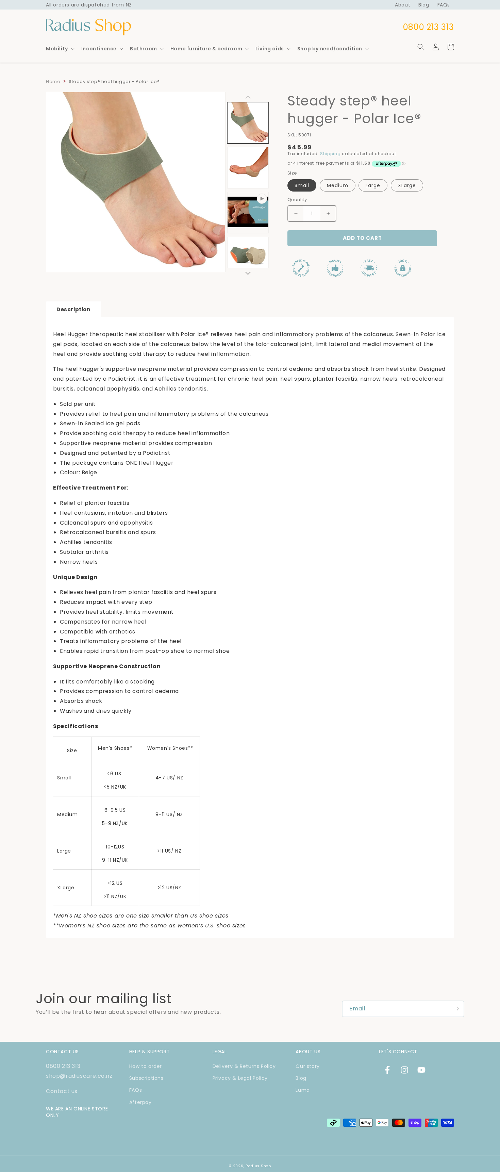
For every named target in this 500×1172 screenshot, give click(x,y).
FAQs (443, 5)
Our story (307, 1066)
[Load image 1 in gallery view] (248, 123)
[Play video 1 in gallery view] (248, 212)
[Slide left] (248, 97)
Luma (303, 1090)
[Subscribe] (456, 1009)
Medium (337, 185)
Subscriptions (146, 1078)
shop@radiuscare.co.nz (79, 1076)
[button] (59, 49)
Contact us (62, 1091)
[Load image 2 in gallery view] (248, 167)
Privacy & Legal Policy (240, 1078)
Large (373, 185)
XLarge (407, 185)
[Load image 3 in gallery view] (248, 257)
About (402, 5)
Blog (423, 5)
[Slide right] (248, 273)
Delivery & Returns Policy (244, 1066)
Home (53, 81)
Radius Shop (258, 1166)
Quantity (297, 199)
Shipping (330, 153)
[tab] (73, 309)
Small (302, 185)
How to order (145, 1066)
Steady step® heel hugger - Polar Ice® (114, 81)
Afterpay (140, 1102)
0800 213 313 (63, 1066)
